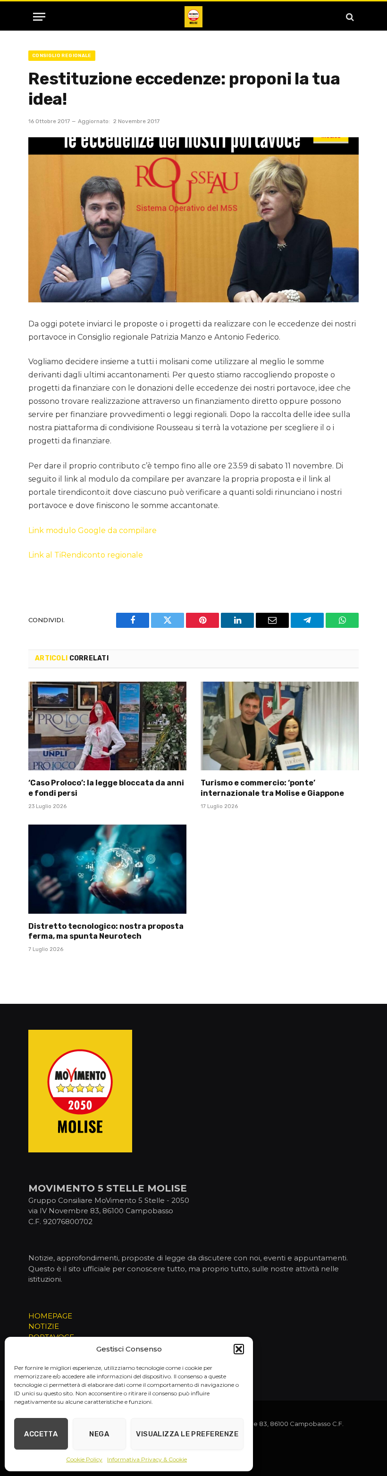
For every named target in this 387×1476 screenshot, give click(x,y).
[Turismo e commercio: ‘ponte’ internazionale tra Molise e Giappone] (280, 726)
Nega (99, 1434)
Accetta (41, 1434)
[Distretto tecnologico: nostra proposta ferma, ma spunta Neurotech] (107, 869)
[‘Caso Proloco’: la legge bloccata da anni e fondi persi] (107, 726)
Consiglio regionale (62, 55)
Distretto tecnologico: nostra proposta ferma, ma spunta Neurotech (106, 931)
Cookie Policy (84, 1459)
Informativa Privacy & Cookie (147, 1459)
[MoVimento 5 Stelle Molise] (193, 16)
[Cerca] (349, 16)
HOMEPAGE (50, 1315)
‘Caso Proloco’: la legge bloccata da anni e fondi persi (106, 788)
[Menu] (39, 16)
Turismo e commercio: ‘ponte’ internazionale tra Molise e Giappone (272, 788)
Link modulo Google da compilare (92, 530)
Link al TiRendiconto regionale (85, 554)
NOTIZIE (43, 1326)
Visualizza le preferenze (187, 1434)
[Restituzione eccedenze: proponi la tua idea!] (193, 219)
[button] (239, 1349)
